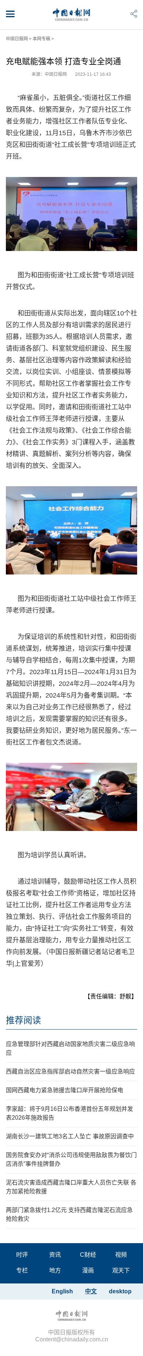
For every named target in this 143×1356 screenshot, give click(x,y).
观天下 (121, 1270)
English (62, 1291)
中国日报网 (17, 38)
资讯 (55, 1255)
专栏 (22, 1270)
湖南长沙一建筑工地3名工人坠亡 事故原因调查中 (70, 1136)
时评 (22, 1255)
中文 (91, 1291)
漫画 (88, 1270)
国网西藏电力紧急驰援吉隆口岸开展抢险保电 (64, 1090)
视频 (121, 1255)
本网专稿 (41, 38)
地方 (55, 1270)
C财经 (88, 1255)
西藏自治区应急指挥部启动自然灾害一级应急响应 (70, 1071)
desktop (120, 1291)
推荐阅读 (23, 1020)
